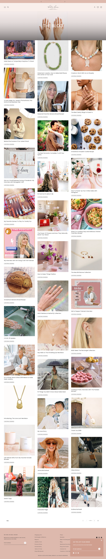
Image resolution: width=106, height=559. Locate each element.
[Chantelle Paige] (53, 492)
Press (61, 535)
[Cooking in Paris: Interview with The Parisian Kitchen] (86, 372)
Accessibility (38, 546)
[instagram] (76, 552)
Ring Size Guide (64, 546)
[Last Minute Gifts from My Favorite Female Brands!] (19, 440)
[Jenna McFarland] (53, 453)
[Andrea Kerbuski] (86, 491)
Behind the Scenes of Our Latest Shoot (16, 141)
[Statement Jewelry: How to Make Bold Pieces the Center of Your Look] (53, 55)
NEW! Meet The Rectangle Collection (83, 350)
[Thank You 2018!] (86, 413)
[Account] (95, 7)
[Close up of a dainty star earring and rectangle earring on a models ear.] (86, 333)
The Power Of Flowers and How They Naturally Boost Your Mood (52, 234)
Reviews (62, 537)
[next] (65, 1)
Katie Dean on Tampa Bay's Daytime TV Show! (19, 61)
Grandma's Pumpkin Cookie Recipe (82, 152)
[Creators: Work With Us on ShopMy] (86, 55)
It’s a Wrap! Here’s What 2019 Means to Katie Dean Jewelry (18, 378)
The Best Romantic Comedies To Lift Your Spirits (51, 154)
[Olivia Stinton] (86, 452)
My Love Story (42, 431)
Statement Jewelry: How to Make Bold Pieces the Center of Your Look (52, 74)
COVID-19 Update (9, 338)
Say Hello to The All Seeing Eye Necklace (51, 353)
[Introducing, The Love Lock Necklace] (19, 400)
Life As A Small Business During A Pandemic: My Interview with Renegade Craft (19, 181)
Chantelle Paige (43, 510)
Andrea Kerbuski (76, 509)
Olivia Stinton (75, 470)
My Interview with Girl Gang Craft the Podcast (19, 260)
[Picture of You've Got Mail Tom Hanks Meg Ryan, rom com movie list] (53, 135)
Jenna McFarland (43, 470)
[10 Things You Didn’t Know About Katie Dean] (53, 374)
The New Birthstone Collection (81, 272)
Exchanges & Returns (40, 537)
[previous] (41, 1)
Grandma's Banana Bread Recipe (15, 300)
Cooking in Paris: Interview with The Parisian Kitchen (85, 390)
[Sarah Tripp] (19, 481)
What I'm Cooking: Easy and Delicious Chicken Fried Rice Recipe (86, 232)
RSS (8, 520)
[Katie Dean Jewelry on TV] (19, 49)
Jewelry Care (38, 542)
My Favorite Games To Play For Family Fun (17, 221)
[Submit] (99, 549)
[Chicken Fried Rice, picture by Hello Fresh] (86, 214)
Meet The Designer (65, 539)
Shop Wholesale (39, 551)
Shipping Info (38, 535)
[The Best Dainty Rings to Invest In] (86, 94)
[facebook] (73, 552)
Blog (61, 542)
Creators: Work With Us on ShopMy (82, 73)
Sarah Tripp (8, 498)
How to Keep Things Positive (47, 274)
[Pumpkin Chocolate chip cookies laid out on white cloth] (86, 134)
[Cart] (101, 7)
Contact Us (63, 549)
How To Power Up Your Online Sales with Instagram (84, 191)
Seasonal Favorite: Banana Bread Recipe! (51, 114)
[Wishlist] (98, 7)
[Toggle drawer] (5, 7)
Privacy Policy (38, 544)
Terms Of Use (38, 549)
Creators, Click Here (65, 551)
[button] (94, 520)
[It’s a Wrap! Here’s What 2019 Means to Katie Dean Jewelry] (19, 360)
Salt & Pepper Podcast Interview (81, 311)
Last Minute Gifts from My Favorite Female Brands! (17, 458)
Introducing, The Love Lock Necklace (16, 418)
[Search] (8, 7)
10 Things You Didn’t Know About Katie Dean (52, 392)
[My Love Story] (53, 413)
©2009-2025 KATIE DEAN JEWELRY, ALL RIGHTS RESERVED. (53, 555)
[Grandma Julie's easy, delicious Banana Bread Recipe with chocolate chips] (19, 282)
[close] (101, 540)
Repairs (37, 539)
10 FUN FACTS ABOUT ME (45, 194)
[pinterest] (78, 552)
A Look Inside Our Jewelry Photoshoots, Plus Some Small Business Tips (18, 101)
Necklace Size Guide (65, 544)
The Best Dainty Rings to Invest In (82, 112)
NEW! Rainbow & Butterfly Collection (49, 313)
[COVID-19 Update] (19, 321)
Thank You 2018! (76, 430)
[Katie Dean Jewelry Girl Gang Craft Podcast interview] (19, 243)
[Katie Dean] (53, 7)
